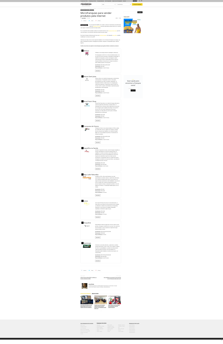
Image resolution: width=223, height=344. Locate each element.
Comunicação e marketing (100, 326)
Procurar (137, 4)
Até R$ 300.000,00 (132, 332)
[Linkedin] (140, 1)
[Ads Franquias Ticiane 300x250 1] (132, 25)
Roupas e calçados (99, 331)
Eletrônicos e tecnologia (110, 327)
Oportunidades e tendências (91, 8)
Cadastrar (133, 90)
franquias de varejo (96, 26)
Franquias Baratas (100, 1)
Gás (118, 327)
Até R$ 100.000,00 (132, 329)
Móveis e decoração (121, 328)
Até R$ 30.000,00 (132, 326)
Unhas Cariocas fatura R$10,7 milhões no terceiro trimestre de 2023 (88, 278)
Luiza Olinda (84, 18)
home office (114, 35)
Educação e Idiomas (99, 327)
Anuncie (124, 1)
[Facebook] (138, 1)
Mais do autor (95, 293)
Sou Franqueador (108, 1)
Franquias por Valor (92, 1)
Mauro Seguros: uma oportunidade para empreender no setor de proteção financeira (114, 306)
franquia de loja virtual (112, 30)
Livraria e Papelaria (110, 328)
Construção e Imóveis (110, 326)
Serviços (108, 331)
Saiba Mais (98, 70)
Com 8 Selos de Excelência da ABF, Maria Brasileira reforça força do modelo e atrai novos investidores (86, 306)
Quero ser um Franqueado (117, 1)
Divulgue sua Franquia (84, 332)
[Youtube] (142, 1)
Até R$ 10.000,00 (132, 325)
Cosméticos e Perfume (121, 326)
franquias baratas (102, 35)
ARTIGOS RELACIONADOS (85, 293)
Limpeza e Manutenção (100, 328)
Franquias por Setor (84, 1)
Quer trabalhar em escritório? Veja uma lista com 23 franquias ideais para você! (112, 278)
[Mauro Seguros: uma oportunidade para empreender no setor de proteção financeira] (114, 299)
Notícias (85, 8)
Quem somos (82, 325)
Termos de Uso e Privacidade (85, 330)
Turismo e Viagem (120, 331)
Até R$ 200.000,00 (132, 330)
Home (81, 8)
